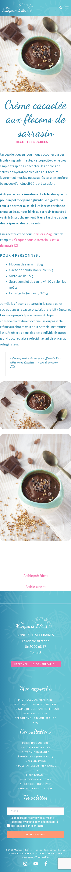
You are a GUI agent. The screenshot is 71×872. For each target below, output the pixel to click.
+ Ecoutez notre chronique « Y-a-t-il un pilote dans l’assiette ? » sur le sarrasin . (35, 362)
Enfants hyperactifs (35, 779)
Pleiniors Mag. (42, 234)
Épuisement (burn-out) (35, 756)
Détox (35, 770)
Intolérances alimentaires (35, 765)
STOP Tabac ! (35, 774)
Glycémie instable (35, 752)
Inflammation (35, 761)
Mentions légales (43, 850)
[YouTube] (35, 863)
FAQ (35, 722)
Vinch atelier (42, 857)
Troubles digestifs (35, 747)
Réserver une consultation (35, 664)
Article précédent (35, 575)
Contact (35, 652)
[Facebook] (46, 863)
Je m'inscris (35, 834)
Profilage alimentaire (35, 699)
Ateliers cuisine (35, 713)
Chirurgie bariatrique (35, 788)
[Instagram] (25, 863)
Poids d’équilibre (35, 742)
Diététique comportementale (35, 704)
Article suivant (36, 586)
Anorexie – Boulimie (35, 784)
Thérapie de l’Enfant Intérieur (35, 708)
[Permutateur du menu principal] (66, 8)
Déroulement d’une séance (35, 718)
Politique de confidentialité (46, 853)
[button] (60, 8)
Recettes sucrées (32, 141)
